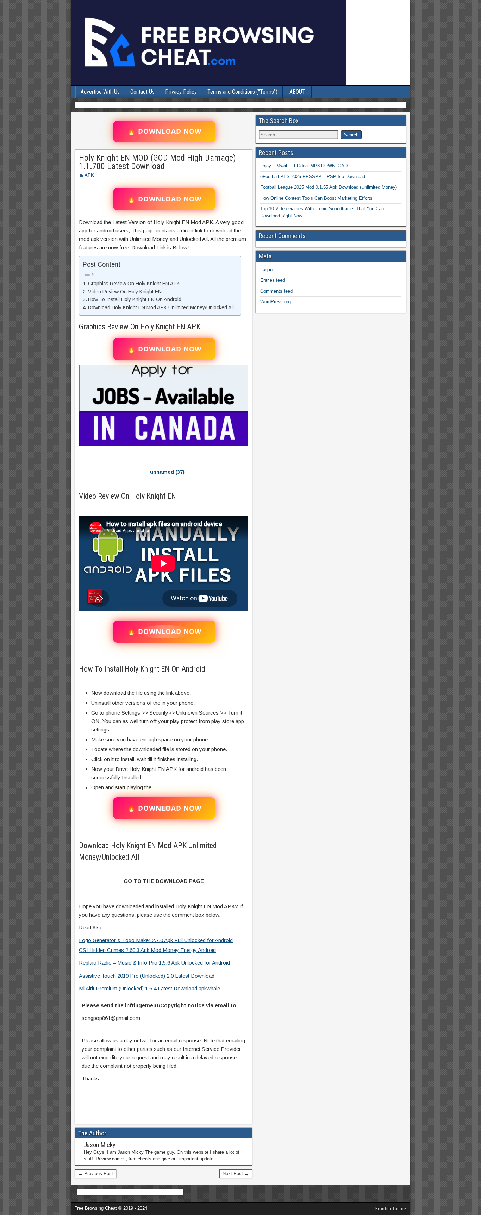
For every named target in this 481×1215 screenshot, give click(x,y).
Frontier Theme (390, 1208)
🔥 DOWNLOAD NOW (164, 131)
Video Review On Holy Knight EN (125, 291)
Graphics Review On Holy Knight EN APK (134, 283)
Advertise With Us (100, 91)
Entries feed (272, 280)
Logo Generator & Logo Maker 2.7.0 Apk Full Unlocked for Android (156, 940)
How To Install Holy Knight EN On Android (134, 299)
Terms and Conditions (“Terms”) (242, 91)
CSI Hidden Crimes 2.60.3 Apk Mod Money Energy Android (147, 950)
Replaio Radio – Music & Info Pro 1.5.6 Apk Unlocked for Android (154, 963)
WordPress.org (275, 301)
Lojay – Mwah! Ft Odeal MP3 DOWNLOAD (304, 165)
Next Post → (236, 1173)
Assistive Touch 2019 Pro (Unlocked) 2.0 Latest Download (146, 976)
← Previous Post (95, 1173)
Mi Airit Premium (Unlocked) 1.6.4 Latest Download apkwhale (149, 988)
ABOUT (297, 91)
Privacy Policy (181, 91)
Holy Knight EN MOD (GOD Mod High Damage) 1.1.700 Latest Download (157, 162)
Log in (266, 269)
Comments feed (276, 291)
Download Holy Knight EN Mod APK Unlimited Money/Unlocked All (161, 307)
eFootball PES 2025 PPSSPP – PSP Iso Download (312, 176)
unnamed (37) (167, 472)
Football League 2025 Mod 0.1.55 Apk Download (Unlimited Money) (328, 187)
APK (89, 175)
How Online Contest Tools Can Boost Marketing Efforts (316, 198)
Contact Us (142, 91)
